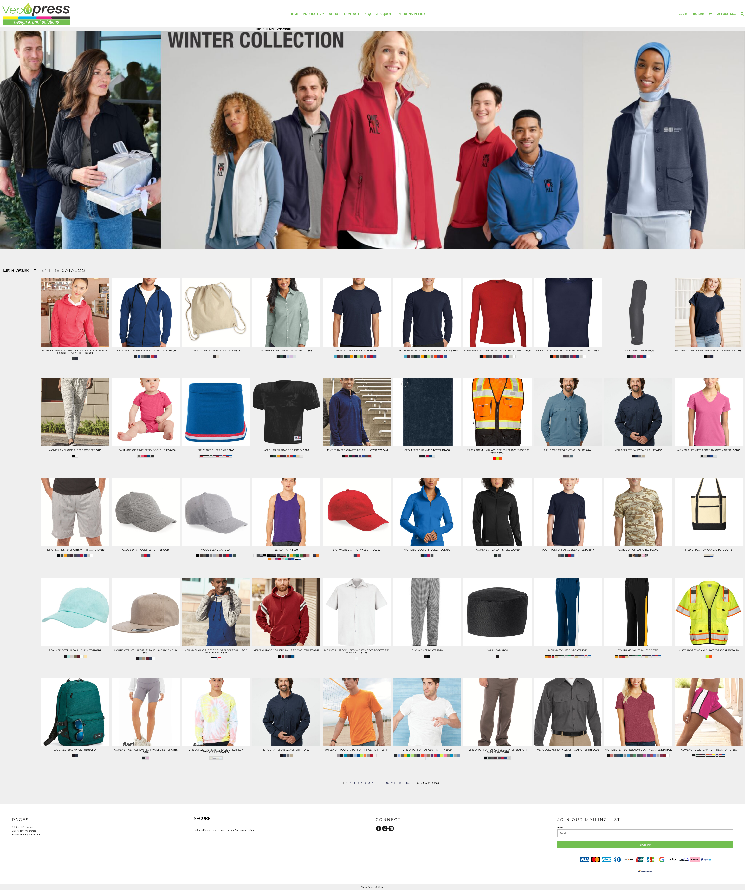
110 (387, 783)
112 (399, 783)
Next (408, 783)
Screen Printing (75, 366)
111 (393, 783)
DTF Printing (75, 369)
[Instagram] (385, 828)
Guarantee (218, 830)
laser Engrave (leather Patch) (75, 659)
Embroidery (75, 362)
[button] (314, 13)
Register (698, 13)
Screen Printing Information (26, 834)
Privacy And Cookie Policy (240, 830)
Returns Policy (202, 830)
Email (560, 827)
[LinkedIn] (391, 828)
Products (269, 29)
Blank (75, 373)
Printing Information (22, 827)
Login (683, 13)
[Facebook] (378, 828)
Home (259, 29)
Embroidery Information (24, 830)
